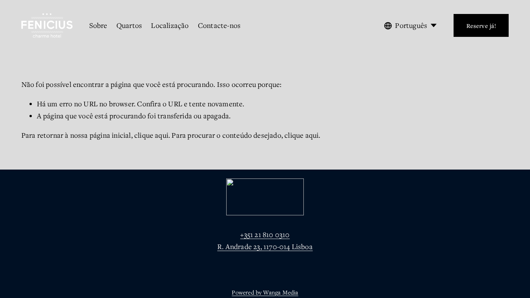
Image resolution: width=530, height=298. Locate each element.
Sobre (98, 25)
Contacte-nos (219, 25)
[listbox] (410, 25)
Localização (170, 25)
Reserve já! (481, 25)
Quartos (129, 25)
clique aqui (151, 135)
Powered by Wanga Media (265, 292)
